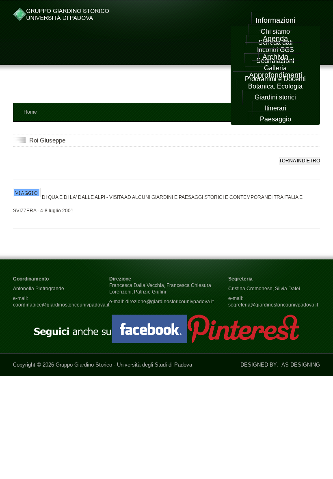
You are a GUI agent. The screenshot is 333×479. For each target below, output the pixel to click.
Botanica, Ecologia (275, 86)
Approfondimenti (275, 75)
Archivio (275, 57)
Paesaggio (275, 119)
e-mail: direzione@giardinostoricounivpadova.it (161, 301)
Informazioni (275, 20)
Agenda (275, 39)
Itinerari (275, 108)
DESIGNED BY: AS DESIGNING (277, 365)
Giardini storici (275, 97)
